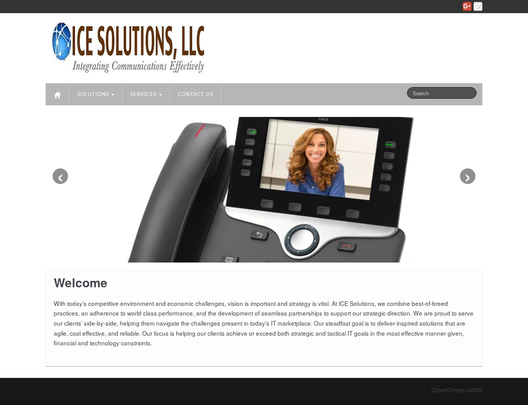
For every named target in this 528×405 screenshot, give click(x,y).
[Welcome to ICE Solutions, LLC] (128, 46)
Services (144, 94)
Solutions (94, 94)
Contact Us (195, 94)
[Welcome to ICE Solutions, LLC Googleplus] (467, 6)
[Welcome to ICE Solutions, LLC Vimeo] (477, 6)
